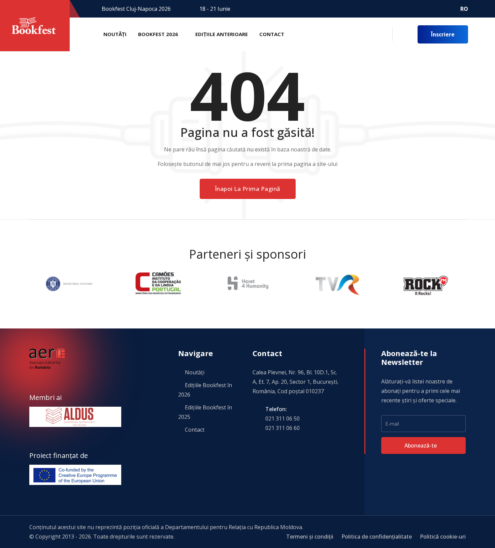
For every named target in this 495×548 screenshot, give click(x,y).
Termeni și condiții (309, 536)
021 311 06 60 (282, 428)
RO (464, 8)
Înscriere (443, 34)
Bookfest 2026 (158, 34)
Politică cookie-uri (443, 536)
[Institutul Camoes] (76, 283)
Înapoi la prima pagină (247, 189)
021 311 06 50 (282, 418)
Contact (271, 34)
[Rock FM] (343, 283)
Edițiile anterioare (221, 34)
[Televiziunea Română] (254, 283)
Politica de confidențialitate (376, 536)
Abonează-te (421, 445)
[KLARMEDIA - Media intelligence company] (433, 283)
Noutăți (115, 34)
